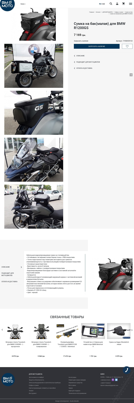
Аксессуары (72, 377)
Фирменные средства (75, 383)
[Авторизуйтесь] (127, 46)
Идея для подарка (74, 391)
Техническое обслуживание (77, 393)
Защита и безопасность (36, 380)
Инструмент (33, 393)
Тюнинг (31, 391)
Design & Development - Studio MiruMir (67, 401)
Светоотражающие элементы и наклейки (42, 388)
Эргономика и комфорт (36, 377)
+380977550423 (105, 383)
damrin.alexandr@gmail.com (109, 385)
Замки (71, 388)
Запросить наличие (96, 46)
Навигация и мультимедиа (77, 380)
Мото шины (72, 385)
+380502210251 (105, 380)
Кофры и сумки (34, 385)
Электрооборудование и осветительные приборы (45, 383)
